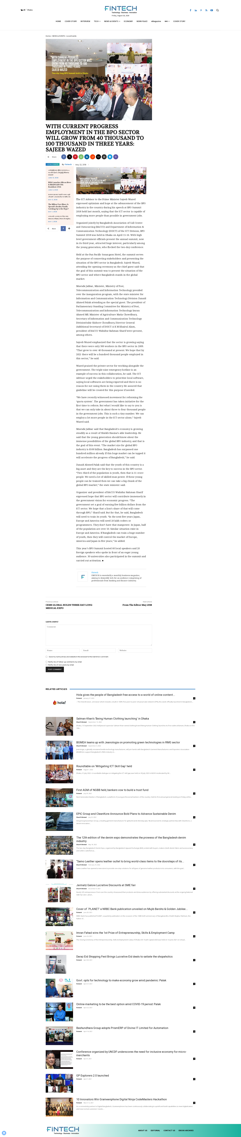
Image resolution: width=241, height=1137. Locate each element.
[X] (69, 156)
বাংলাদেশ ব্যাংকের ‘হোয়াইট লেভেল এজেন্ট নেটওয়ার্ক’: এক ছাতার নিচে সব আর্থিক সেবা (59, 196)
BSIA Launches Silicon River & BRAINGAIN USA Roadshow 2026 (59, 184)
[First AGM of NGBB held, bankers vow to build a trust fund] (59, 797)
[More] (69, 228)
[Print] (104, 156)
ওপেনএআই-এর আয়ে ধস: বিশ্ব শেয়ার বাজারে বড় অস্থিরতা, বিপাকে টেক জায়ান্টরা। (59, 217)
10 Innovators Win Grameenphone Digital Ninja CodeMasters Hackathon (121, 1099)
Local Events (71, 36)
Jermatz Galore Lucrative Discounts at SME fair (106, 885)
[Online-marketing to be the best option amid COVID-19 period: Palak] (59, 1011)
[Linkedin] (196, 11)
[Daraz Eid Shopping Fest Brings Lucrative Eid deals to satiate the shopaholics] (56, 964)
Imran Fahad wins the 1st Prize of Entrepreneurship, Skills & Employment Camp (125, 932)
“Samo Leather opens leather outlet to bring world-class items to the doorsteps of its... (130, 861)
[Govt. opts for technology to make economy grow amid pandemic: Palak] (59, 988)
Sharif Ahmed (81, 722)
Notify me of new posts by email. (61, 665)
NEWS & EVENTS (58, 36)
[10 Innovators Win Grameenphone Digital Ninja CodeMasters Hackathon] (59, 1107)
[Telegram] (109, 156)
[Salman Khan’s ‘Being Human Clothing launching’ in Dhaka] (59, 726)
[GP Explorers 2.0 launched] (59, 1083)
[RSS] (206, 11)
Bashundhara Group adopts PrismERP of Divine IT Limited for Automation (122, 1028)
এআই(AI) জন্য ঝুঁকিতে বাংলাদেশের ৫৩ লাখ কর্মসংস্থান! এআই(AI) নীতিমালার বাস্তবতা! (59, 172)
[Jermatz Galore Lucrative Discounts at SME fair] (59, 892)
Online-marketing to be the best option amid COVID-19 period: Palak (118, 1004)
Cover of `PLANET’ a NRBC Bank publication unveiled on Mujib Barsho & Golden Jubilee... (132, 909)
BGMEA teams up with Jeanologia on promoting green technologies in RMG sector (128, 742)
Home (48, 36)
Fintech (68, 164)
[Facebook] (191, 11)
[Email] (98, 156)
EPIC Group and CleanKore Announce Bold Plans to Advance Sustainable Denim (126, 813)
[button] (217, 10)
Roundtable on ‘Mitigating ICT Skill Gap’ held (104, 766)
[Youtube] (212, 11)
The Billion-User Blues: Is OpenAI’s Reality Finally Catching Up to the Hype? (58, 206)
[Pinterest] (201, 11)
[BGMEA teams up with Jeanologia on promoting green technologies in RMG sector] (59, 750)
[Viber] (115, 156)
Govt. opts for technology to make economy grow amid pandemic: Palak (121, 980)
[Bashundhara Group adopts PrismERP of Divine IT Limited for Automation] (59, 1035)
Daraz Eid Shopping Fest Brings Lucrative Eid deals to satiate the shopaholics (124, 956)
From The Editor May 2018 (137, 605)
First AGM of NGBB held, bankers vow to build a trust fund (112, 790)
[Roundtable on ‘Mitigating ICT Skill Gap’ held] (59, 774)
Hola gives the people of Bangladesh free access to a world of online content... (125, 694)
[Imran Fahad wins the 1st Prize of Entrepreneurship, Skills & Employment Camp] (59, 940)
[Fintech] (83, 577)
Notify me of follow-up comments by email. (65, 662)
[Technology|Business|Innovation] (120, 9)
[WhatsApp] (81, 156)
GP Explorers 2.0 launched (92, 1075)
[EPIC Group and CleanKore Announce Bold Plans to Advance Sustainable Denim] (59, 821)
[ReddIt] (92, 156)
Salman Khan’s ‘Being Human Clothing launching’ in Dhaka (112, 718)
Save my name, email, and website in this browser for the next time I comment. (79, 657)
